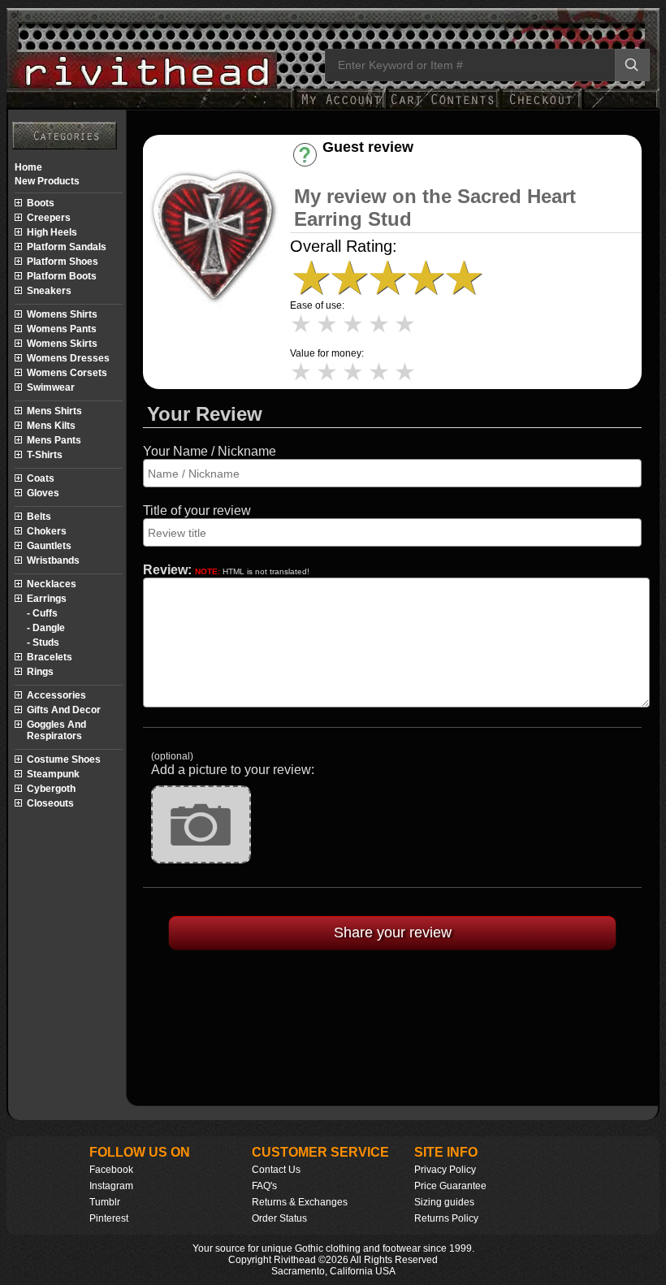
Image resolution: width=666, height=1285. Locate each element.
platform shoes (62, 261)
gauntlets (49, 546)
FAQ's (264, 1186)
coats (40, 478)
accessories (56, 695)
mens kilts (51, 425)
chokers (47, 531)
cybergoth (51, 788)
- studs (43, 642)
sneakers (49, 290)
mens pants (54, 440)
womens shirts (62, 314)
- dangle (46, 628)
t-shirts (45, 455)
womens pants (62, 329)
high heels (52, 232)
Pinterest (108, 1218)
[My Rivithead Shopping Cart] (443, 107)
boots (40, 203)
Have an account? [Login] (381, 161)
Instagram (111, 1186)
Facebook (111, 1169)
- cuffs (42, 613)
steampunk (53, 774)
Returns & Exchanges (300, 1202)
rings (40, 671)
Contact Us (276, 1169)
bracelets (49, 657)
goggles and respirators (56, 730)
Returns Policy (446, 1218)
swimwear (51, 387)
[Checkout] (541, 107)
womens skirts (62, 343)
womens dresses (68, 358)
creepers (49, 217)
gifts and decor (64, 710)
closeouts (50, 803)
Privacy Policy (445, 1169)
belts (39, 516)
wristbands (53, 560)
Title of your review (197, 510)
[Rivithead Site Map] (64, 135)
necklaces (51, 584)
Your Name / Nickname (209, 451)
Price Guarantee (450, 1186)
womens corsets (67, 373)
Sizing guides (444, 1202)
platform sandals (66, 247)
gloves (43, 493)
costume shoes (64, 759)
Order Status (279, 1218)
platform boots (62, 276)
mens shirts (54, 411)
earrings (47, 598)
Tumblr (104, 1202)
